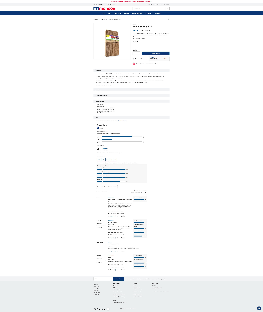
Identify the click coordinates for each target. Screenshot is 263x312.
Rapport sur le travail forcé (119, 298)
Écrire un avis (147, 30)
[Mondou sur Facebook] (97, 309)
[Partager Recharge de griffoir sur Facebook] (166, 19)
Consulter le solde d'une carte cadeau (160, 292)
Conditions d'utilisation (137, 294)
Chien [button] (109, 13)
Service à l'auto (96, 292)
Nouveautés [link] (158, 13)
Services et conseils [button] (137, 13)
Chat (99, 19)
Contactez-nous (116, 285)
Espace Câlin (96, 294)
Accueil (95, 19)
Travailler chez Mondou (138, 296)
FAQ (114, 287)
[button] (100, 4)
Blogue (134, 298)
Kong (134, 24)
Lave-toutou (96, 288)
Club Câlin (154, 285)
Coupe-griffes (96, 286)
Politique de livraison (117, 292)
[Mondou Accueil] (104, 8)
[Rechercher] (167, 8)
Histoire (134, 285)
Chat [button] (103, 13)
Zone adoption (155, 289)
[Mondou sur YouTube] (102, 309)
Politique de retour (117, 289)
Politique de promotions (118, 296)
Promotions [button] (148, 13)
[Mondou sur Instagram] (95, 309)
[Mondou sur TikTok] (104, 309)
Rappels (115, 300)
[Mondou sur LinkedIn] (99, 309)
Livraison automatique (157, 287)
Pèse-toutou (96, 290)
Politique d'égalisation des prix (119, 302)
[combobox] (151, 8)
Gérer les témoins (122, 120)
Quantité (135, 50)
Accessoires (104, 19)
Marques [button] (126, 13)
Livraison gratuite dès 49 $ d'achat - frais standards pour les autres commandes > (119, 1)
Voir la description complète (139, 38)
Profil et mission (136, 287)
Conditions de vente (137, 292)
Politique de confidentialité (119, 294)
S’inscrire (118, 279)
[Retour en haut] (108, 309)
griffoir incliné (115, 76)
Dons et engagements (137, 289)
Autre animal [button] (118, 13)
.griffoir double (105, 76)
